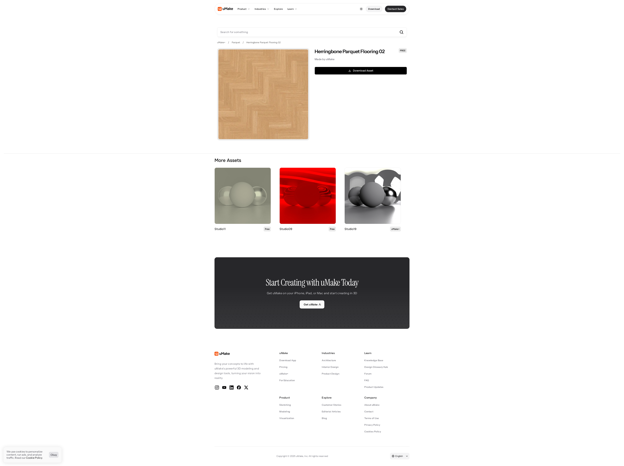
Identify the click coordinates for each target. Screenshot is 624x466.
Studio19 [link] (350, 229)
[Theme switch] (361, 9)
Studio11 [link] (220, 229)
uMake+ (221, 42)
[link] (242, 196)
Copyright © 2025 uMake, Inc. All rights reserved (302, 456)
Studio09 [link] (286, 229)
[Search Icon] (312, 32)
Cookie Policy (34, 457)
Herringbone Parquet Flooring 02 (263, 42)
